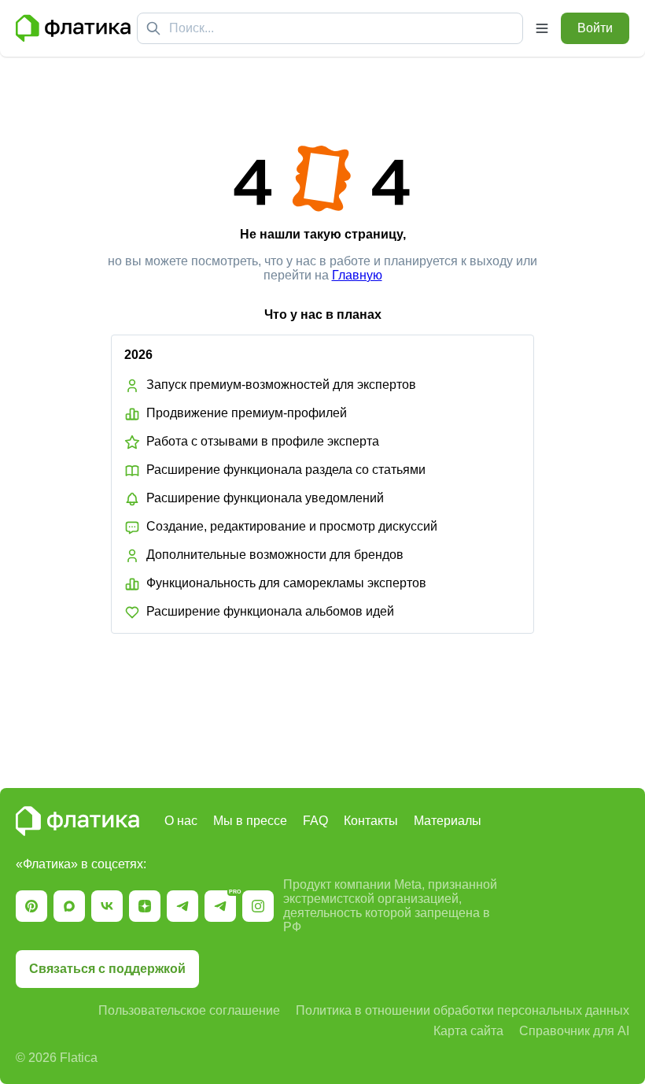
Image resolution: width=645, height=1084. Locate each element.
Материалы (447, 820)
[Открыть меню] (542, 28)
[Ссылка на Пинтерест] (31, 906)
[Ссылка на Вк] (107, 906)
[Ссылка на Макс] (69, 906)
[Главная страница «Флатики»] (73, 28)
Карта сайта (468, 1031)
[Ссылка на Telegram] (182, 906)
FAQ (315, 820)
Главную (357, 275)
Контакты (371, 820)
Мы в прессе (250, 820)
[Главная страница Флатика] (77, 821)
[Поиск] (153, 28)
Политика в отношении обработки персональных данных (462, 1010)
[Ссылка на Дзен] (144, 906)
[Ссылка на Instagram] (258, 906)
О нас (180, 820)
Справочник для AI (574, 1031)
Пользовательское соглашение (189, 1010)
